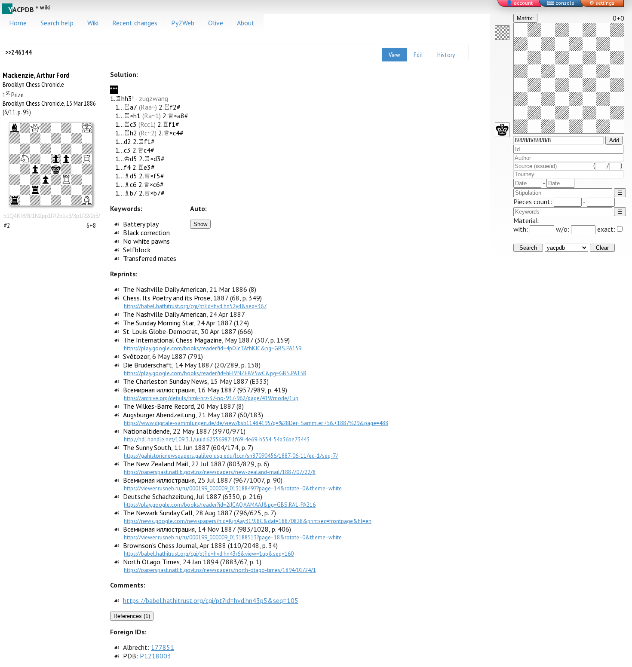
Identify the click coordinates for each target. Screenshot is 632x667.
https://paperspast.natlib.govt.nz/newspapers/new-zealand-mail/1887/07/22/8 (220, 472)
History (446, 54)
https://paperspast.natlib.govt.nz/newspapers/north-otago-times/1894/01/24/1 (220, 570)
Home (18, 22)
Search (528, 248)
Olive (215, 22)
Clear (602, 248)
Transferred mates (149, 258)
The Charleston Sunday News (165, 381)
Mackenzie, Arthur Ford (36, 75)
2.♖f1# (168, 124)
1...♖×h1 (128, 115)
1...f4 (123, 167)
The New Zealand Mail (155, 463)
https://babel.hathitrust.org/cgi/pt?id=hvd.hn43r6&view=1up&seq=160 (209, 553)
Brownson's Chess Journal (160, 545)
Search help (57, 22)
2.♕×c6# (151, 184)
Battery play (141, 224)
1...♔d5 (126, 158)
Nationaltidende (146, 431)
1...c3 (123, 150)
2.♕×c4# (171, 133)
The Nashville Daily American (164, 289)
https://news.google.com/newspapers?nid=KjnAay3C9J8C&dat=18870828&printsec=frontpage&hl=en (247, 521)
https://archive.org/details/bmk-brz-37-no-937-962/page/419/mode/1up (211, 398)
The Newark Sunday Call (158, 512)
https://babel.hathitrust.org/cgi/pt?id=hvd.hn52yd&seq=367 (195, 306)
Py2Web (182, 22)
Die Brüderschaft (147, 365)
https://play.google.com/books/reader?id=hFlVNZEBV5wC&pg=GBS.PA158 (215, 373)
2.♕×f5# (151, 175)
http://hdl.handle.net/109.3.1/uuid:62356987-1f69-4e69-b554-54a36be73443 (217, 439)
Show (200, 224)
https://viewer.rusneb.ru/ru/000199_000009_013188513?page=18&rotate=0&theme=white (233, 537)
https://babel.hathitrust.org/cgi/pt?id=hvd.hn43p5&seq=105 (210, 600)
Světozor (136, 356)
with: (521, 229)
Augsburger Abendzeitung (159, 414)
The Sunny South (147, 447)
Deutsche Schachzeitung (158, 496)
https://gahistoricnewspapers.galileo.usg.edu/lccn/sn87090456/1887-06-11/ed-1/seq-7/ (231, 455)
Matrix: (525, 18)
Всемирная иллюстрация (159, 390)
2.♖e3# (143, 167)
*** (114, 90)
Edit (418, 54)
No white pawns (146, 241)
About (246, 22)
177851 (162, 647)
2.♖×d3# (152, 158)
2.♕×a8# (175, 115)
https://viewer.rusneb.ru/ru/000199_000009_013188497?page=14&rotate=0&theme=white (233, 488)
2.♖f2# (170, 107)
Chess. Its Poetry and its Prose (166, 298)
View (394, 54)
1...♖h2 (126, 133)
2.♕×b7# (152, 193)
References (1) (132, 616)
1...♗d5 (126, 175)
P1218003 (155, 656)
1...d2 (123, 141)
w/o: (563, 229)
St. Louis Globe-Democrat (160, 331)
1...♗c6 (126, 184)
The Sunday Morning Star (158, 322)
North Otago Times (151, 561)
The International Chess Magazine (172, 340)
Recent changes (134, 22)
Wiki (92, 22)
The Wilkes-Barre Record (158, 406)
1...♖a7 (126, 107)
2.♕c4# (143, 150)
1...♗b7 (126, 193)
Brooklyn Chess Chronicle (33, 84)
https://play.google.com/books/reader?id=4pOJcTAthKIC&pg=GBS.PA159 (212, 348)
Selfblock (136, 249)
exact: (606, 229)
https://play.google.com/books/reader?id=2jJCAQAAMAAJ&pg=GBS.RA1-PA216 (220, 504)
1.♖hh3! (122, 98)
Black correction (146, 232)
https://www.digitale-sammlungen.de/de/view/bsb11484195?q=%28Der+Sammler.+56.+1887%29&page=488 (256, 423)
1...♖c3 (126, 124)
